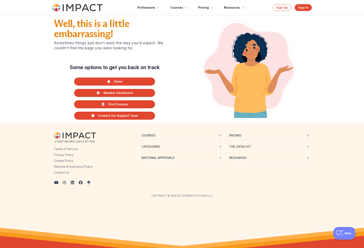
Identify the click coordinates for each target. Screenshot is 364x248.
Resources (232, 7)
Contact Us (61, 172)
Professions (146, 7)
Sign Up (282, 7)
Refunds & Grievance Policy (73, 166)
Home (118, 81)
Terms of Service (66, 149)
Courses (176, 7)
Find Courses (118, 104)
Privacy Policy (64, 155)
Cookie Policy (63, 160)
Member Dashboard (118, 93)
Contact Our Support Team (118, 115)
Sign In (303, 7)
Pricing (203, 7)
